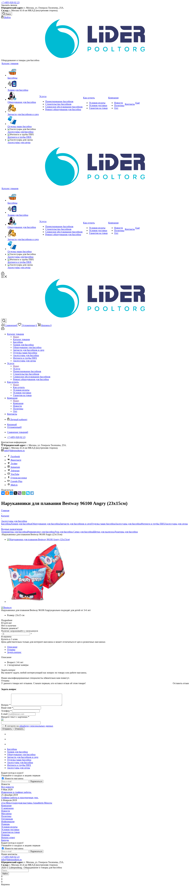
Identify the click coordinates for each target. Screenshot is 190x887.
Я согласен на (29, 726)
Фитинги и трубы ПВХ (153, 524)
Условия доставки (10, 829)
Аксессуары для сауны (176, 524)
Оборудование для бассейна (46, 524)
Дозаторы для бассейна (126, 532)
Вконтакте (16, 460)
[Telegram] (32, 493)
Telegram (15, 470)
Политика (6, 816)
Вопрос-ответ (8, 837)
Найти (5, 873)
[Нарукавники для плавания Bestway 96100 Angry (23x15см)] (38, 539)
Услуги (16, 368)
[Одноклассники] (7, 493)
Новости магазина (13, 778)
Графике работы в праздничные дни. (19, 797)
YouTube (15, 474)
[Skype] (28, 493)
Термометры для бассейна (14, 532)
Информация (7, 821)
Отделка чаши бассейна (103, 524)
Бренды (5, 840)
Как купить (19, 387)
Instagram (15, 467)
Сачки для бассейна (83, 532)
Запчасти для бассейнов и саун (75, 524)
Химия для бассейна (21, 524)
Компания (18, 403)
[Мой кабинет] (2, 274)
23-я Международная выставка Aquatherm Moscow (26, 803)
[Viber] (19, 493)
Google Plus (16, 481)
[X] (15, 493)
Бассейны (6, 524)
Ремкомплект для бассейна (40, 532)
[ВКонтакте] (3, 493)
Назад (16, 336)
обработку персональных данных (36, 726)
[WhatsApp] (24, 493)
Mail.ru (14, 485)
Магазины (6, 813)
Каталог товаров (21, 339)
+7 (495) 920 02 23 (10, 2)
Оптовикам (7, 819)
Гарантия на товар (10, 832)
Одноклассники (19, 477)
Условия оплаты (9, 827)
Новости (5, 811)
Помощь (5, 824)
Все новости (7, 787)
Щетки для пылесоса (103, 532)
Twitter (14, 463)
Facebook (15, 456)
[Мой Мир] (11, 493)
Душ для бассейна (63, 532)
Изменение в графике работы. (16, 792)
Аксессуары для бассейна (128, 524)
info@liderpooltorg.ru (14, 450)
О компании (7, 808)
